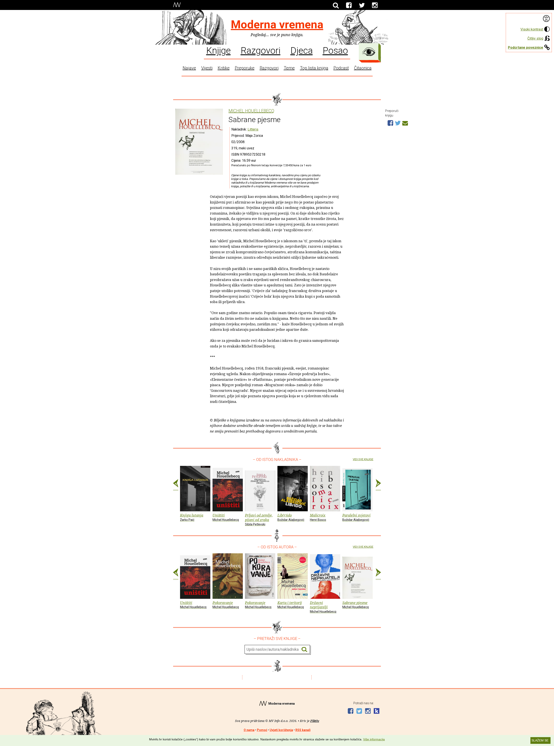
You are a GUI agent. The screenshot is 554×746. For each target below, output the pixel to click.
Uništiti (226, 517)
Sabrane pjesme (355, 604)
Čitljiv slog (535, 38)
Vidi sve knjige (363, 459)
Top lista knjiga (314, 68)
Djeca (301, 50)
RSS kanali (303, 730)
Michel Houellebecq (251, 111)
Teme (289, 68)
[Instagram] (375, 5)
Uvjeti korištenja (281, 730)
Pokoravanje (226, 604)
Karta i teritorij (290, 604)
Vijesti (207, 68)
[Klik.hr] (376, 711)
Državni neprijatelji (323, 607)
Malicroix (318, 517)
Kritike (224, 68)
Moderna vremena (277, 24)
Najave (189, 68)
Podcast (341, 68)
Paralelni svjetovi (356, 517)
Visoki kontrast (531, 29)
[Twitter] (362, 5)
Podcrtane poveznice (525, 47)
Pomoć (262, 730)
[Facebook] (349, 5)
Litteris (253, 129)
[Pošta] (405, 122)
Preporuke (244, 68)
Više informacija (374, 739)
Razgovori (260, 50)
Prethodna (175, 485)
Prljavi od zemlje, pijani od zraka (259, 519)
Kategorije (369, 51)
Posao (335, 50)
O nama (249, 730)
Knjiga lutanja (191, 517)
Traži (304, 649)
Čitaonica (363, 68)
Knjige (218, 50)
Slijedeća (378, 485)
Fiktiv (314, 721)
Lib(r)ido (290, 517)
